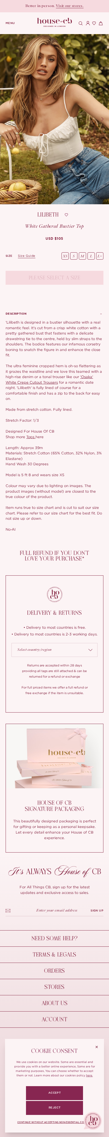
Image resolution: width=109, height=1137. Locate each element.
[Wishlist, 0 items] (93, 23)
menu (10, 23)
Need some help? (55, 938)
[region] (54, 119)
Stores (54, 987)
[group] (54, 238)
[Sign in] (86, 23)
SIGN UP (97, 910)
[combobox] (54, 650)
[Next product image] (102, 119)
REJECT (54, 1107)
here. (89, 1075)
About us (55, 1003)
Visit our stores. (70, 6)
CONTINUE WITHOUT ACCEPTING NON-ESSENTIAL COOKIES (54, 1122)
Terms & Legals (54, 954)
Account (54, 1019)
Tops (30, 437)
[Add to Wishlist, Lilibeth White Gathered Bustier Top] (66, 215)
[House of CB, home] (54, 22)
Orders (54, 971)
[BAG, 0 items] (100, 23)
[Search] (80, 23)
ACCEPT (54, 1092)
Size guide (26, 255)
